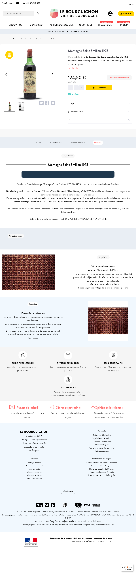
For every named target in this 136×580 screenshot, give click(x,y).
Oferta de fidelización (102, 435)
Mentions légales (102, 444)
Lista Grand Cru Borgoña (101, 465)
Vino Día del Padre (34, 478)
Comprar (99, 87)
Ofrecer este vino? (74, 119)
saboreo (38, 142)
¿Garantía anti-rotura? (76, 111)
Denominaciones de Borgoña (102, 472)
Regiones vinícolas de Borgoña (101, 468)
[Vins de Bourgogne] (74, 14)
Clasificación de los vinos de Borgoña (101, 462)
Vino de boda (34, 468)
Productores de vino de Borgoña (101, 475)
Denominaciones (78, 142)
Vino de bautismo (34, 472)
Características (56, 142)
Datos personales (102, 451)
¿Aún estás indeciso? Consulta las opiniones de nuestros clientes (108, 415)
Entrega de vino (34, 462)
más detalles (73, 68)
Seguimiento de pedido (101, 438)
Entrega (71, 103)
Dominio (97, 142)
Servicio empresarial (34, 465)
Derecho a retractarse (102, 441)
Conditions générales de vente (101, 447)
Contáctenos (68, 491)
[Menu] (131, 565)
